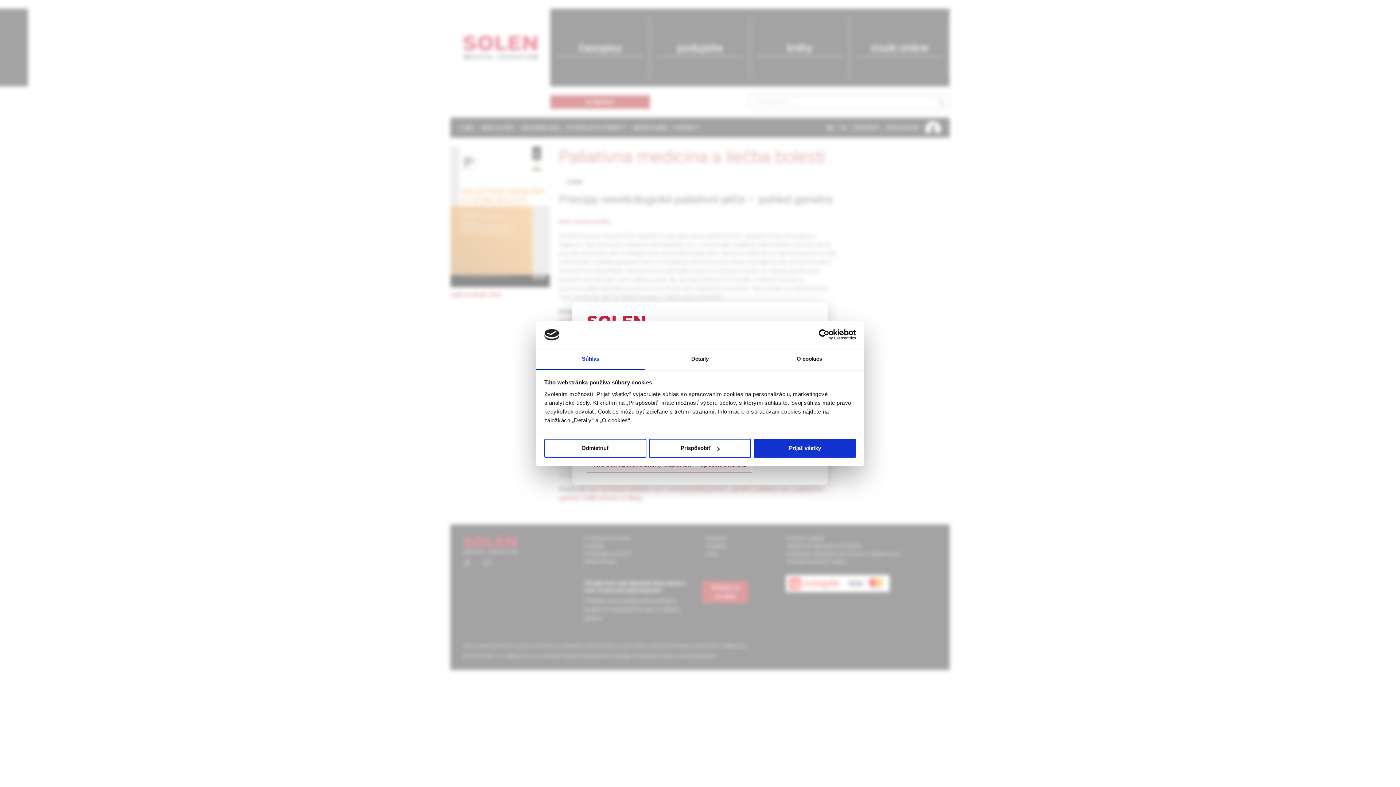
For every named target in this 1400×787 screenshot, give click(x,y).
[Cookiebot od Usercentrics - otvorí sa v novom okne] (824, 334)
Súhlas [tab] (591, 359)
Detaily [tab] (700, 359)
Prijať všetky (805, 448)
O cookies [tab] (809, 359)
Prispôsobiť (696, 448)
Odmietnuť (595, 448)
